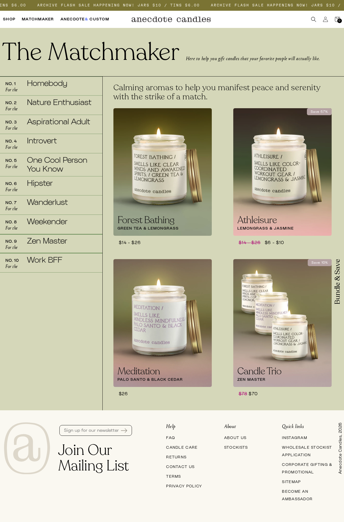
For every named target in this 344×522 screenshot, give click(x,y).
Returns (176, 457)
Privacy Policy (184, 486)
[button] (314, 19)
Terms (173, 477)
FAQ (170, 438)
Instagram (294, 438)
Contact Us (180, 467)
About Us (235, 438)
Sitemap (291, 482)
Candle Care (182, 448)
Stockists (236, 448)
